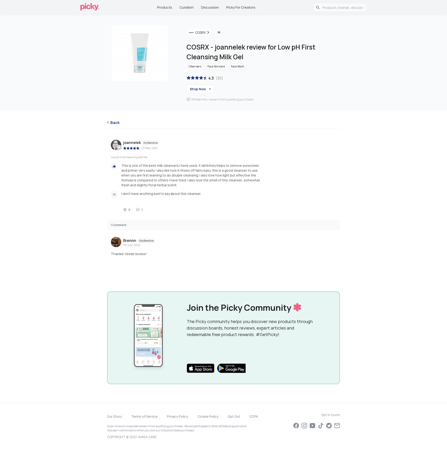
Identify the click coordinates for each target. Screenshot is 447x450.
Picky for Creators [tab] (240, 7)
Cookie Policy (207, 416)
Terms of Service (144, 416)
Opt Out (234, 416)
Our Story (114, 416)
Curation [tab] (186, 7)
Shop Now (198, 89)
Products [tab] (164, 7)
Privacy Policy (177, 416)
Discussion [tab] (210, 7)
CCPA (253, 416)
